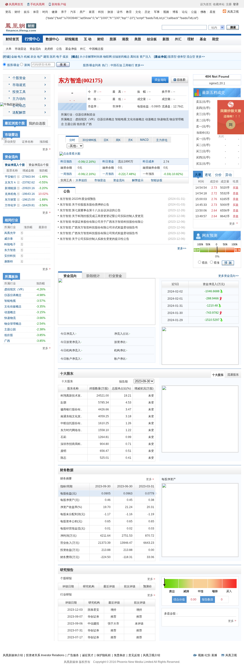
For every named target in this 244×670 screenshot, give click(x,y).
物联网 (107, 56)
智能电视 (10, 300)
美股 (137, 39)
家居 (92, 12)
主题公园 (10, 329)
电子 (59, 56)
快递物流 (10, 318)
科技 (101, 12)
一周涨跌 (66, 174)
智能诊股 (156, 180)
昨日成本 (148, 161)
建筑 (46, 56)
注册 (229, 4)
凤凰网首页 (16, 4)
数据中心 (52, 39)
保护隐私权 (104, 655)
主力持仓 (162, 140)
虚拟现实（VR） (14, 289)
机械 (27, 56)
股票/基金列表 (92, 65)
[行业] (6, 56)
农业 (33, 56)
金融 (14, 56)
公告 (59, 48)
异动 (228, 175)
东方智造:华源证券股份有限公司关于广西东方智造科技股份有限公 (101, 221)
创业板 (152, 39)
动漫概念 (10, 312)
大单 (8, 48)
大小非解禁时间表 (91, 56)
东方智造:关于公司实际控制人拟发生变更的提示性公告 (94, 239)
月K (130, 140)
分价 (218, 175)
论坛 (185, 12)
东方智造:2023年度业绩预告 (78, 199)
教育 (129, 12)
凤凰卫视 (233, 11)
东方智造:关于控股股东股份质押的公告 (84, 204)
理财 (190, 39)
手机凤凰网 (37, 4)
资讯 (8, 12)
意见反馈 (134, 655)
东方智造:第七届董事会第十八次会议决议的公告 (90, 210)
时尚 (45, 12)
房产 (82, 12)
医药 (53, 56)
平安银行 (10, 176)
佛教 (203, 12)
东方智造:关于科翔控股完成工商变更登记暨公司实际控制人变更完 (101, 216)
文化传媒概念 (12, 306)
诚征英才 (87, 655)
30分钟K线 (89, 140)
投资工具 (19, 92)
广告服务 (73, 655)
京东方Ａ (10, 182)
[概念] (75, 56)
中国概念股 (96, 48)
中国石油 (116, 65)
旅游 (110, 12)
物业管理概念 (12, 323)
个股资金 (19, 78)
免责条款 (119, 655)
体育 (36, 12)
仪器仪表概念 (12, 295)
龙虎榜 (48, 48)
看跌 (204, 262)
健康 (54, 12)
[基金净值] (160, 56)
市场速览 (19, 85)
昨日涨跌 (66, 161)
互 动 (88, 39)
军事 (157, 12)
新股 (166, 39)
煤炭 (65, 56)
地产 (40, 56)
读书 (119, 12)
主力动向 (19, 99)
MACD (144, 139)
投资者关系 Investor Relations (45, 655)
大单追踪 (81, 180)
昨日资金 (108, 161)
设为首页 (206, 4)
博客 (175, 12)
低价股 (8, 335)
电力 (20, 56)
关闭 (4, 139)
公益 (194, 12)
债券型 (181, 56)
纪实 (207, 655)
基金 (203, 39)
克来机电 (10, 194)
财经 (17, 12)
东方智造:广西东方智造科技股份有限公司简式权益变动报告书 (99, 233)
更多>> (200, 56)
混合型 (191, 56)
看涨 (216, 262)
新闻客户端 (59, 4)
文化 (138, 12)
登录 (236, 4)
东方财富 (10, 199)
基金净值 (71, 48)
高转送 (134, 56)
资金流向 (35, 48)
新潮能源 (10, 188)
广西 (7, 341)
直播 (214, 655)
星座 (212, 12)
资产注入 (145, 56)
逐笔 (208, 175)
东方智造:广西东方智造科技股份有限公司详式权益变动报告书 (99, 227)
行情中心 (32, 39)
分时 (72, 140)
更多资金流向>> (228, 275)
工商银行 (128, 65)
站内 (214, 27)
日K (106, 140)
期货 (215, 39)
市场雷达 (20, 48)
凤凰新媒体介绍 (13, 655)
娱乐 (27, 12)
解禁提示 (137, 180)
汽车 (73, 12)
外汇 (178, 39)
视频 (166, 12)
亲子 (64, 12)
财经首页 (12, 39)
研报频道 (71, 39)
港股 (125, 39)
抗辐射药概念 (121, 56)
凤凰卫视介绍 (151, 655)
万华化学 (10, 205)
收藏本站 (218, 4)
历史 (147, 12)
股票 (113, 39)
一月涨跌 (108, 174)
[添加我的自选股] (18, 176)
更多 (45, 149)
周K (118, 140)
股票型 (172, 56)
